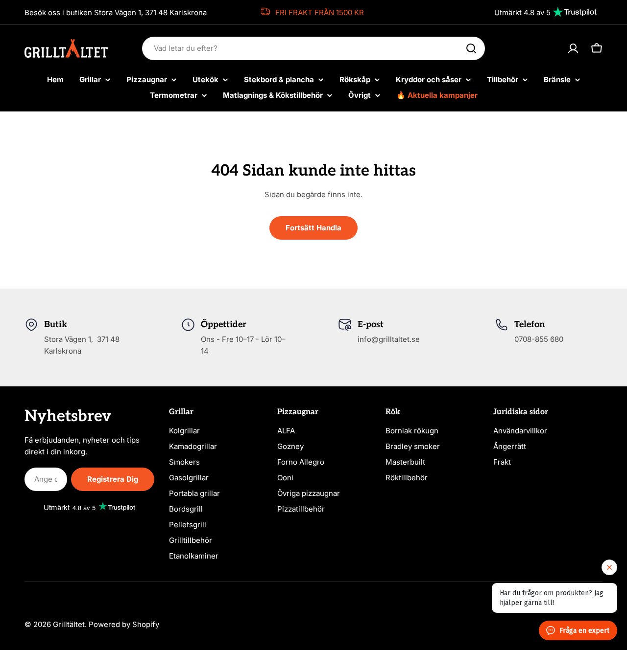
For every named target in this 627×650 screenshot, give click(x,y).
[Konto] (573, 48)
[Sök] (471, 48)
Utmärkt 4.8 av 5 (522, 12)
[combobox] (313, 48)
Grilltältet (69, 624)
